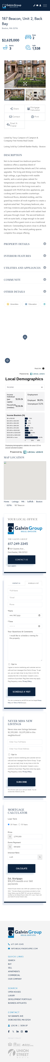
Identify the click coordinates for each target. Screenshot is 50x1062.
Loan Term (12, 819)
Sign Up (24, 1025)
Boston (39, 501)
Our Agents (12, 566)
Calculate (21, 868)
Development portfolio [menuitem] (20, 999)
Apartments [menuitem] (14, 971)
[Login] (40, 5)
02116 (9, 505)
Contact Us (21, 559)
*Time (10, 621)
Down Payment (14, 842)
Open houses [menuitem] (14, 992)
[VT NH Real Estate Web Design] (27, 1053)
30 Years (13, 824)
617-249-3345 (18, 544)
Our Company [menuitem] (15, 979)
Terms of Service (18, 703)
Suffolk (30, 501)
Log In (14, 1025)
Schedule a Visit (33, 583)
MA (22, 501)
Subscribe (21, 782)
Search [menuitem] (11, 960)
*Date (10, 611)
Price (10, 832)
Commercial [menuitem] (14, 975)
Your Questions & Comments (20, 631)
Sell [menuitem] (10, 968)
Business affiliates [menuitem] (17, 1003)
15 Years (24, 824)
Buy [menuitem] (10, 964)
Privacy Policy (27, 681)
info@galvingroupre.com (24, 949)
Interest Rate (13, 852)
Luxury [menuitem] (11, 995)
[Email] (37, 5)
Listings (15, 501)
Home (6, 501)
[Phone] (34, 5)
